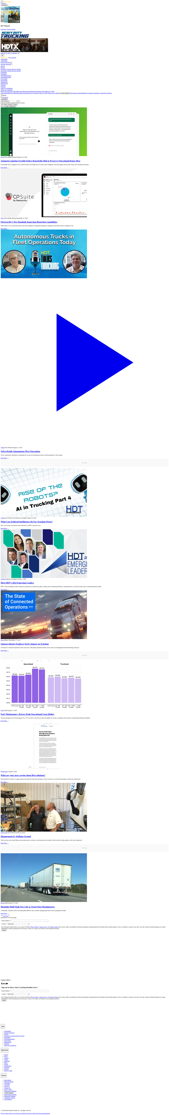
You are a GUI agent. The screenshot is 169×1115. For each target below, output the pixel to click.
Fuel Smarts (4, 79)
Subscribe (3, 29)
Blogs (24, 91)
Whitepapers (32, 91)
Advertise (25, 93)
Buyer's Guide (50, 91)
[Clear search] (19, 101)
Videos (14, 91)
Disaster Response (6, 62)
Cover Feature (7, 1)
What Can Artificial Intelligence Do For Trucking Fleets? (27, 522)
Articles (17, 1)
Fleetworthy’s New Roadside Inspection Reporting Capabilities (29, 222)
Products (3, 85)
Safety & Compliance (7, 88)
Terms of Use (12, 1113)
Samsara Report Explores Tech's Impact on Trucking (25, 644)
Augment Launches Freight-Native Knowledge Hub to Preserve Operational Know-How (40, 161)
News (13, 1)
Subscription (4, 93)
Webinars (39, 91)
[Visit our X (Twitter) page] (5, 984)
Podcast (44, 91)
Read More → (5, 167)
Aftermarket (4, 59)
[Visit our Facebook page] (1, 984)
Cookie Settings (65, 93)
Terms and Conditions (54, 93)
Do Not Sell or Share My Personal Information (37, 1113)
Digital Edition (11, 29)
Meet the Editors (12, 93)
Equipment (4, 72)
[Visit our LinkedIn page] (3, 984)
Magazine (19, 91)
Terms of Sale (20, 1113)
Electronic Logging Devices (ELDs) (11, 69)
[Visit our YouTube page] (7, 984)
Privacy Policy (44, 93)
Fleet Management (6, 75)
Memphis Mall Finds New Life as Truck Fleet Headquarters (28, 907)
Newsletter (20, 93)
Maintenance (4, 82)
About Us (31, 93)
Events (27, 91)
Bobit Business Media (76, 93)
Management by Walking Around (16, 836)
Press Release (108, 93)
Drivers (3, 66)
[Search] (17, 101)
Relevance (12, 106)
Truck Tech (4, 832)
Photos (2, 91)
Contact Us (37, 93)
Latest (7, 106)
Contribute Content (98, 93)
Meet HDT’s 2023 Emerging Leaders (17, 583)
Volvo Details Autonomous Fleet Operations (20, 451)
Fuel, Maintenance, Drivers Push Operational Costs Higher (27, 714)
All (2, 104)
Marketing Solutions (87, 93)
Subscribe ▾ (4, 5)
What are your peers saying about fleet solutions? (23, 775)
